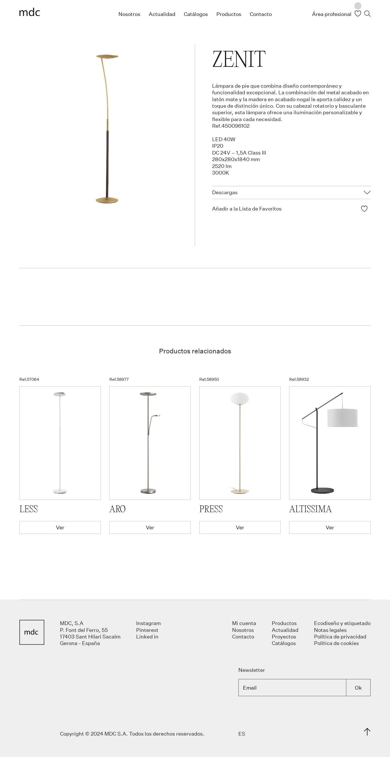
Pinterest (147, 630)
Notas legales (330, 630)
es (241, 733)
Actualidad (162, 14)
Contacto (261, 14)
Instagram (148, 623)
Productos (228, 14)
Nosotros (129, 14)
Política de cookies (336, 643)
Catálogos (196, 14)
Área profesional (331, 14)
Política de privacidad (340, 636)
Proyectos (284, 636)
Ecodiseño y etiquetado (342, 623)
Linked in (147, 636)
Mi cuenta (244, 623)
